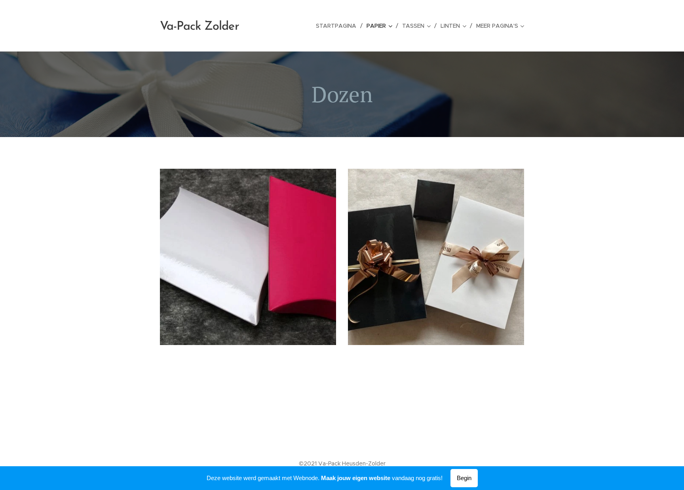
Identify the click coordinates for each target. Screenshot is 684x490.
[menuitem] (338, 26)
